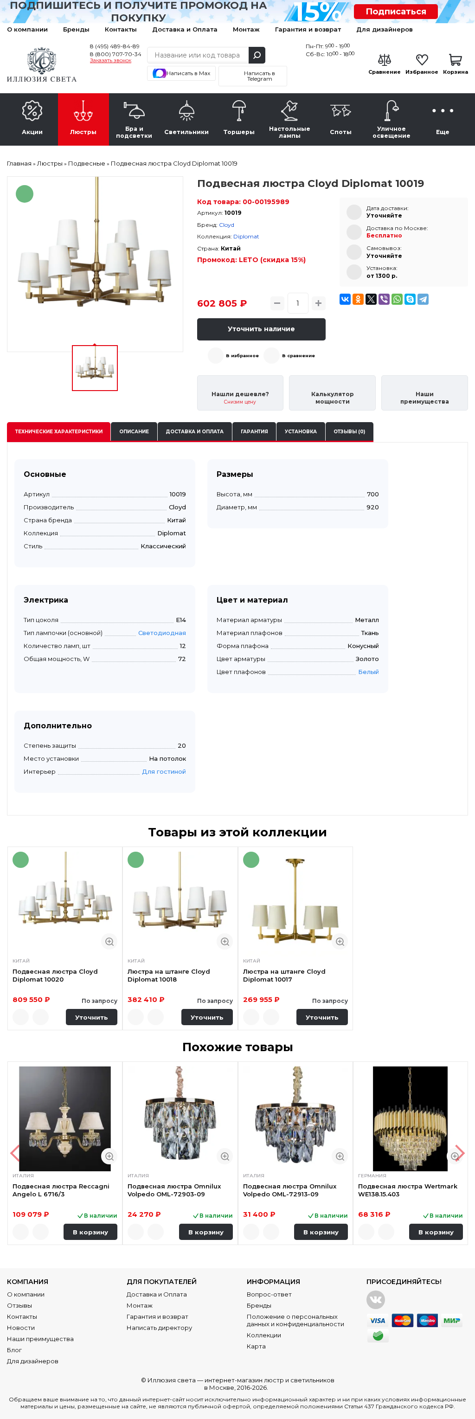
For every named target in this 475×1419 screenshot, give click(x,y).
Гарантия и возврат (308, 29)
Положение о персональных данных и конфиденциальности (295, 1320)
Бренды (76, 29)
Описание (134, 432)
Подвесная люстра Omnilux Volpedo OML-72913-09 (289, 1189)
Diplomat (246, 236)
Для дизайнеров (384, 29)
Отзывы (19, 1305)
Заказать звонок (110, 61)
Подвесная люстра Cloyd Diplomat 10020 (55, 975)
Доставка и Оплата (185, 29)
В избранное (242, 355)
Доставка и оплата (195, 432)
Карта (256, 1346)
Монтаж (246, 29)
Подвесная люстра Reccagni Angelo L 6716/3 (61, 1189)
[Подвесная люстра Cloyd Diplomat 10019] (95, 264)
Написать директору (159, 1327)
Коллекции (264, 1335)
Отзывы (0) (349, 432)
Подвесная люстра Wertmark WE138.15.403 (407, 1189)
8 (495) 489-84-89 (115, 46)
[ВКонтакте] (345, 299)
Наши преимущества (40, 1338)
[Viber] (384, 299)
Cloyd (226, 224)
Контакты (121, 29)
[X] (371, 299)
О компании (27, 29)
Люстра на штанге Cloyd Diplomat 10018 (169, 975)
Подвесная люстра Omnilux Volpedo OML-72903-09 (174, 1189)
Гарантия (254, 432)
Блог (14, 1350)
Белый (368, 671)
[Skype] (410, 299)
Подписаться (396, 11)
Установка (301, 432)
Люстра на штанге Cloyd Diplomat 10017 (284, 975)
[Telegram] (423, 299)
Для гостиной (164, 771)
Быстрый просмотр (109, 941)
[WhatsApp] (397, 299)
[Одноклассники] (358, 299)
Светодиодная (162, 632)
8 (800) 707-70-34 (115, 54)
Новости (21, 1327)
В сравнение (298, 355)
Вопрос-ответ (269, 1294)
